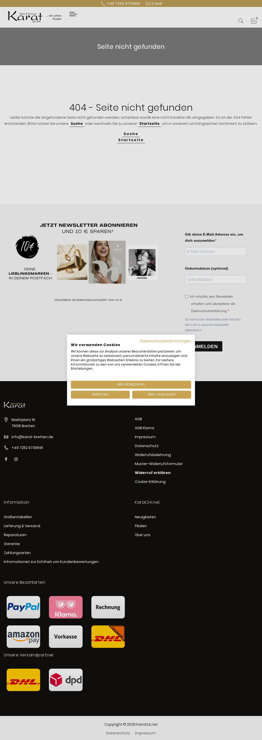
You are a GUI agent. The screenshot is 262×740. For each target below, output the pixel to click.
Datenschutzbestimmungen (165, 341)
